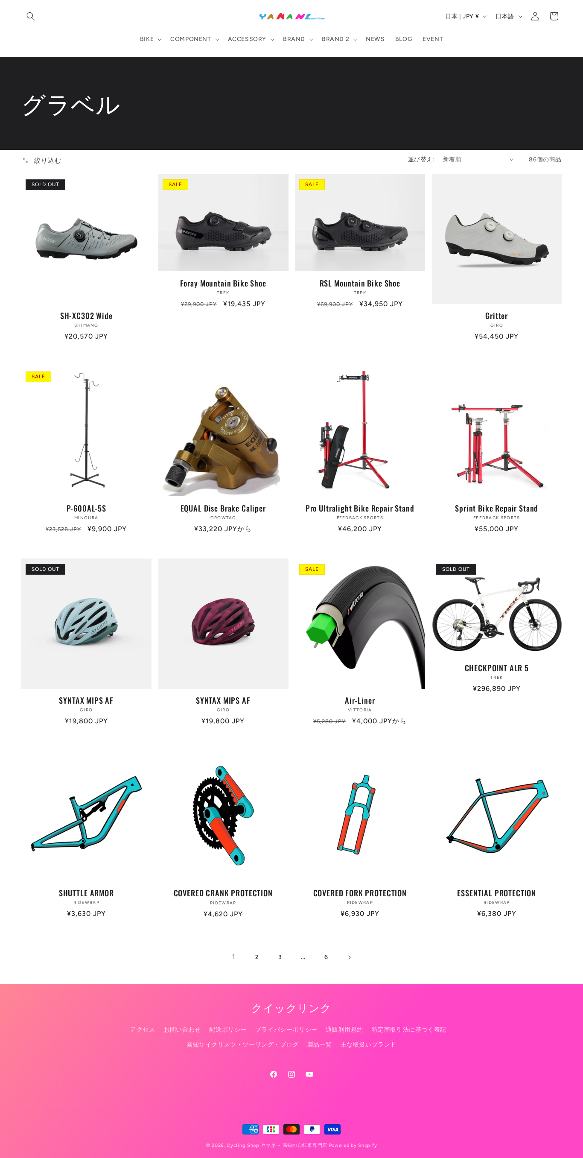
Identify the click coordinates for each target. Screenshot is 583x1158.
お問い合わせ (182, 1029)
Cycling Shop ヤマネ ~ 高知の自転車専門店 (277, 1145)
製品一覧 (319, 1044)
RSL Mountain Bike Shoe (360, 283)
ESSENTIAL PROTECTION (496, 893)
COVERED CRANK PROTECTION (223, 893)
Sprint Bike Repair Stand (496, 508)
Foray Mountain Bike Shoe (223, 283)
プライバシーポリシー (286, 1029)
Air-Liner (360, 700)
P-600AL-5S (86, 508)
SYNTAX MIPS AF (86, 700)
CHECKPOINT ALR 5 (497, 668)
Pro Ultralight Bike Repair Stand (360, 508)
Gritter (496, 315)
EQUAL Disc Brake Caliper (223, 508)
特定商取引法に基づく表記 (409, 1029)
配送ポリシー (228, 1029)
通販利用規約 (344, 1029)
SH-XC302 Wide (86, 315)
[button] (30, 16)
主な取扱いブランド (368, 1044)
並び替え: (421, 159)
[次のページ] (349, 957)
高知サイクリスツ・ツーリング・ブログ (243, 1044)
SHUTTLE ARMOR (86, 893)
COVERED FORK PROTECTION (360, 893)
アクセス (142, 1029)
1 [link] (234, 957)
